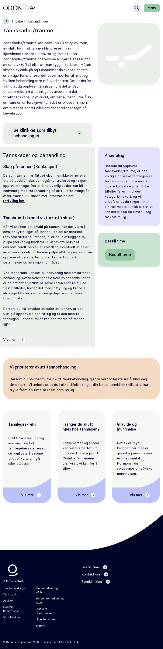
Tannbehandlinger (14, 588)
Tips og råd (10, 594)
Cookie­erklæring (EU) (47, 590)
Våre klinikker (12, 617)
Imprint (40, 626)
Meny (152, 8)
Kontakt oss (91, 574)
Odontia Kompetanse (11, 609)
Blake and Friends (68, 642)
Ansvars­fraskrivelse (44, 611)
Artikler (8, 600)
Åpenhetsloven (46, 619)
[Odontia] (13, 570)
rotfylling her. (14, 201)
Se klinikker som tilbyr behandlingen (34, 133)
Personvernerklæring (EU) (50, 600)
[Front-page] (19, 8)
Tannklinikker (92, 581)
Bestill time (120, 255)
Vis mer (27, 495)
